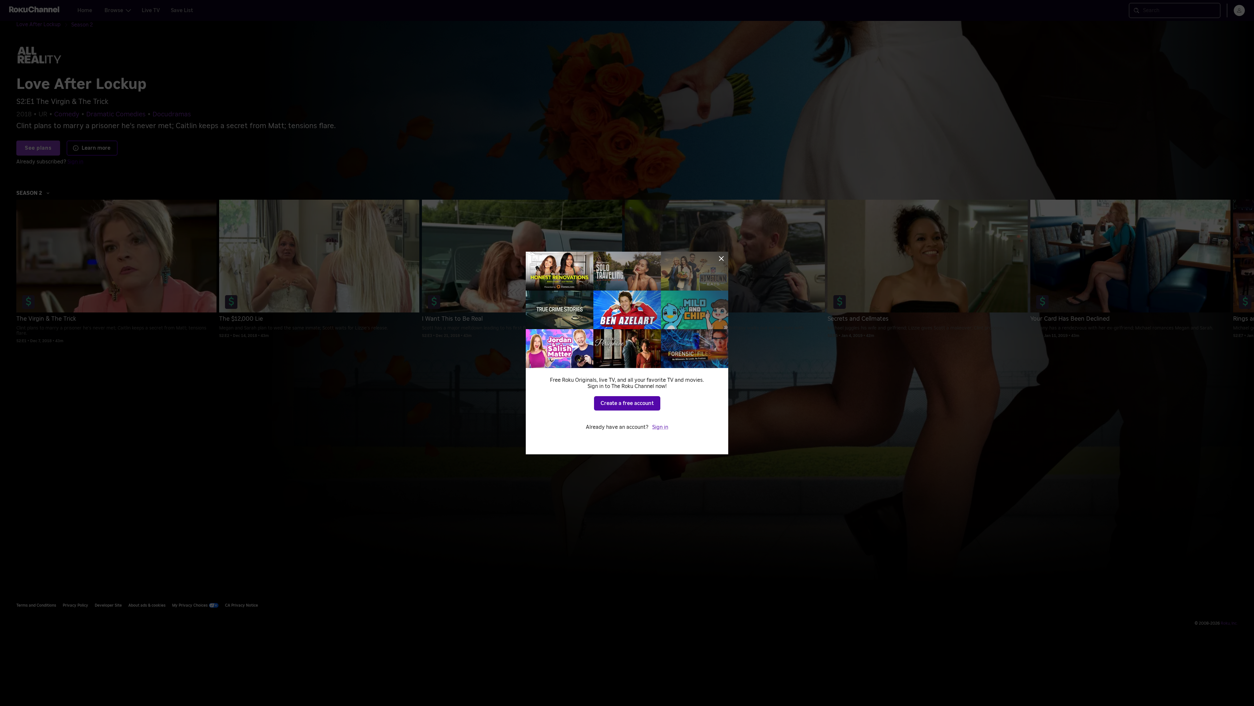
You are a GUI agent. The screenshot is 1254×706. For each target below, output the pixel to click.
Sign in (660, 427)
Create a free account (627, 403)
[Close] (721, 258)
